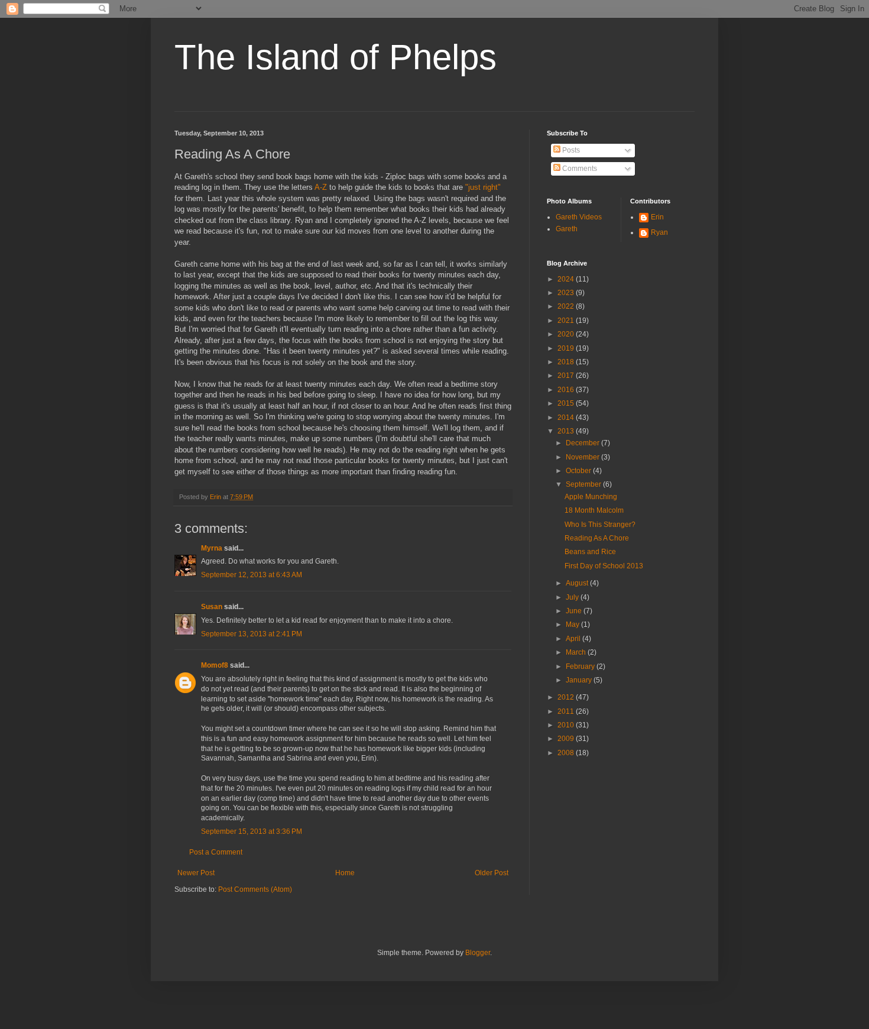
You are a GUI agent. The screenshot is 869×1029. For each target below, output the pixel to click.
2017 (566, 375)
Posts (570, 150)
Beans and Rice (590, 552)
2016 (566, 390)
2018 (566, 362)
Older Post (491, 873)
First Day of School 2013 (604, 566)
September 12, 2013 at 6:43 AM (251, 575)
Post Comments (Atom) (255, 889)
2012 (566, 697)
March (577, 652)
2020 (566, 334)
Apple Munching (591, 497)
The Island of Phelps (335, 57)
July (573, 597)
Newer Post (196, 873)
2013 (566, 431)
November (583, 457)
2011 (566, 711)
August (578, 583)
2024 (566, 279)
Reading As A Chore (597, 538)
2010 (566, 725)
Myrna (211, 548)
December (583, 443)
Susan (211, 607)
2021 (566, 320)
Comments (578, 168)
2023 (566, 293)
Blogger (477, 953)
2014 (566, 417)
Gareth (567, 229)
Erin (657, 217)
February (581, 666)
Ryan (659, 232)
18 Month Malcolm (594, 510)
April (574, 639)
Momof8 (214, 665)
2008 (566, 753)
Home (345, 873)
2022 (566, 306)
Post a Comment (215, 852)
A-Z (320, 187)
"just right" (483, 187)
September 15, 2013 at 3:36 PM (251, 831)
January (580, 680)
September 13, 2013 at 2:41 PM (251, 634)
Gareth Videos (579, 217)
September (584, 484)
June (574, 611)
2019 (566, 348)
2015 (566, 403)
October (579, 471)
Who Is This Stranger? (600, 524)
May (573, 624)
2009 (566, 738)
